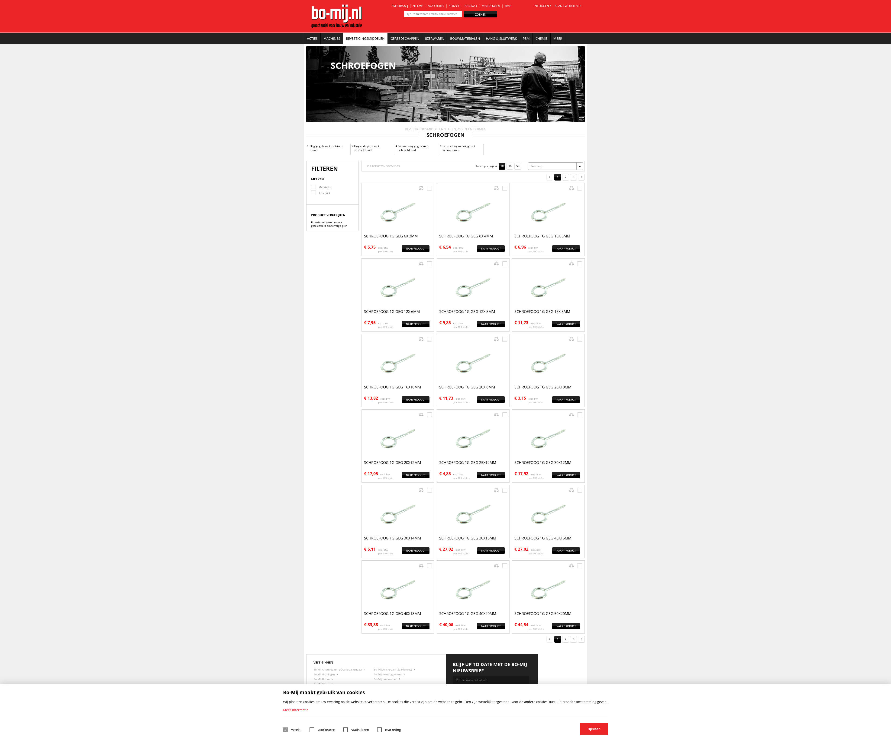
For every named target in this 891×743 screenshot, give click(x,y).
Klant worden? (567, 6)
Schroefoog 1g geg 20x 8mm (467, 387)
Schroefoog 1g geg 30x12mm (542, 462)
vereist (296, 729)
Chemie (542, 38)
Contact (471, 6)
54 (518, 166)
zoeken (480, 14)
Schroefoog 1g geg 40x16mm (542, 538)
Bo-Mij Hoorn (321, 679)
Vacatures (436, 6)
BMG (508, 6)
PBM (526, 38)
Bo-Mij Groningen (324, 674)
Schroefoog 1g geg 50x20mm (542, 613)
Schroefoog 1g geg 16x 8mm (542, 311)
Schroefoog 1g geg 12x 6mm (392, 311)
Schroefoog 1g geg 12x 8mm (467, 311)
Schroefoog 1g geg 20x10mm (542, 387)
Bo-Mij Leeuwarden (386, 679)
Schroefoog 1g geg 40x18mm (392, 613)
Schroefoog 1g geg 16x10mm (392, 387)
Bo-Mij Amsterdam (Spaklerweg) (393, 669)
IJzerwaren (434, 38)
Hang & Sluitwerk (501, 38)
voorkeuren (326, 729)
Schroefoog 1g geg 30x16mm (467, 538)
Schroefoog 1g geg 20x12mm (392, 462)
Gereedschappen (405, 38)
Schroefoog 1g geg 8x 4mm (466, 236)
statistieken (360, 729)
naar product (416, 248)
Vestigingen (491, 6)
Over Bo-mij (399, 6)
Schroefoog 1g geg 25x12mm (467, 462)
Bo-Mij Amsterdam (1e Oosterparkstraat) (337, 669)
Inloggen (541, 6)
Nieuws (418, 6)
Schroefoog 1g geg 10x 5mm (542, 236)
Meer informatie (295, 710)
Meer (557, 38)
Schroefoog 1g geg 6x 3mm (391, 236)
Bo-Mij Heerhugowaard (388, 674)
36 (510, 166)
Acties (312, 38)
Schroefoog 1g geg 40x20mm (467, 613)
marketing (393, 729)
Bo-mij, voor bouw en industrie (336, 16)
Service (454, 6)
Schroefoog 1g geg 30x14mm (392, 538)
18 (502, 166)
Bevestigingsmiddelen (365, 38)
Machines (331, 38)
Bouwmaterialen (465, 38)
